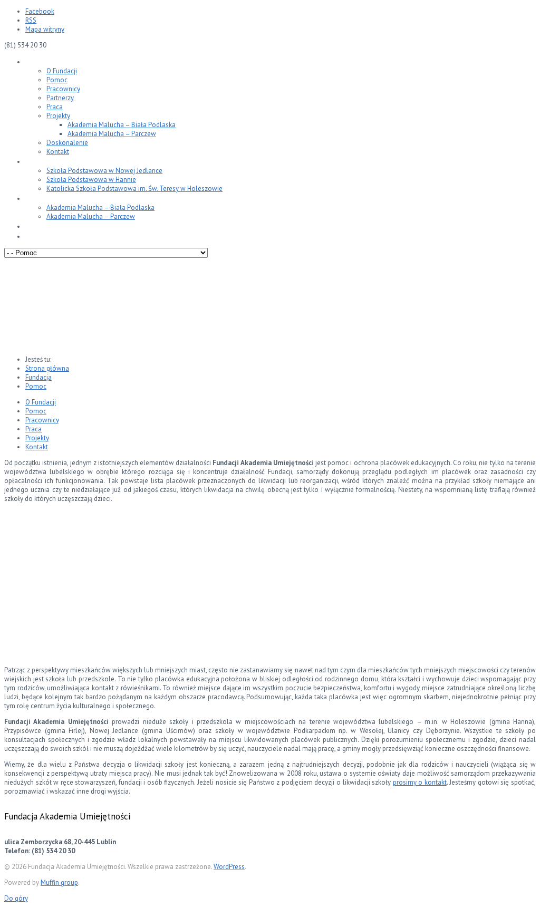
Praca (54, 106)
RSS (30, 20)
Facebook (39, 11)
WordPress (229, 866)
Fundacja (40, 61)
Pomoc (57, 79)
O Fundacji (61, 70)
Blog (33, 226)
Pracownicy (63, 88)
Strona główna (47, 368)
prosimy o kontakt (420, 782)
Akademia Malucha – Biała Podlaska (122, 124)
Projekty (58, 115)
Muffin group (59, 882)
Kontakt (57, 151)
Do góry (16, 898)
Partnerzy (60, 97)
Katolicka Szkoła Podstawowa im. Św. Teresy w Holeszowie (134, 188)
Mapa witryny (44, 29)
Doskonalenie (67, 142)
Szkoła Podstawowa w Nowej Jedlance (104, 170)
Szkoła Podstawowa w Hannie (91, 179)
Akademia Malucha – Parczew (112, 133)
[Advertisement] (270, 584)
